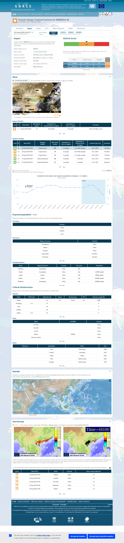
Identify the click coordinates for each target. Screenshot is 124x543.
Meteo (38, 28)
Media (71, 28)
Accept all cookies (77, 536)
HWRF (71, 32)
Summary (19, 28)
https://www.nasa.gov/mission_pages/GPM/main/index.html (31, 377)
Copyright (63, 504)
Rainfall (99, 59)
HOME (14, 14)
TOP (110, 76)
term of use (87, 0)
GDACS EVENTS (24, 14)
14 (18, 129)
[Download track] (110, 170)
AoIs (35, 214)
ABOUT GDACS (83, 501)
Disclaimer (56, 504)
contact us (95, 0)
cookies (110, 504)
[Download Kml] (107, 170)
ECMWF (78, 32)
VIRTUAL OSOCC (37, 14)
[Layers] (110, 380)
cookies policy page (43, 535)
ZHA (31, 303)
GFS (63, 32)
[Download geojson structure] (109, 170)
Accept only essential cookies (101, 536)
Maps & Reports (58, 28)
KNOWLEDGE (72, 14)
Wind (74, 59)
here (80, 53)
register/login (103, 0)
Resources (81, 28)
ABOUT (81, 14)
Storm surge (87, 59)
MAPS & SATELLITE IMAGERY (55, 14)
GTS (46, 28)
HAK (31, 313)
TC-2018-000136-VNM (39, 52)
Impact (29, 28)
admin (110, 0)
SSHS (70, 80)
